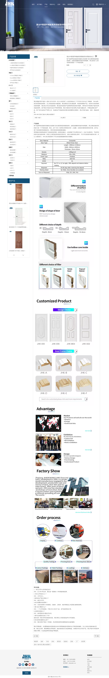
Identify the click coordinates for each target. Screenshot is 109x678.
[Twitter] (26, 664)
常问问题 (89, 667)
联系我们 (70, 4)
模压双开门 (13, 142)
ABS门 (12, 168)
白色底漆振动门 (14, 103)
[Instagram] (33, 664)
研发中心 (52, 4)
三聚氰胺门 (12, 93)
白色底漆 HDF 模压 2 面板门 (17, 227)
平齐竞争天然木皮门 (82, 101)
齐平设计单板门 (14, 82)
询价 (77, 71)
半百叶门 (12, 160)
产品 (46, 4)
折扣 (53, 641)
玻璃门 (11, 147)
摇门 (10, 101)
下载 (88, 665)
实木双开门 (13, 144)
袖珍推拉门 (13, 129)
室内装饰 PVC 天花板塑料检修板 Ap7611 (18, 203)
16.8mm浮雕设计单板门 (16, 75)
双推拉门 (12, 124)
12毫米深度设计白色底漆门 (17, 63)
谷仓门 (11, 131)
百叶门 (11, 155)
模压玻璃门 (13, 150)
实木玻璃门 (13, 152)
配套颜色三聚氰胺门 (15, 98)
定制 (71, 641)
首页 (33, 4)
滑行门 (11, 121)
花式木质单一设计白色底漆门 (57, 101)
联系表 (26, 673)
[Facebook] (20, 664)
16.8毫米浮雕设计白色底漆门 (17, 65)
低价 (42, 641)
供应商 (83, 641)
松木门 (12, 114)
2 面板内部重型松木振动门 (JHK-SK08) (18, 250)
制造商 (36, 641)
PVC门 (11, 85)
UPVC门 (12, 170)
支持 (59, 4)
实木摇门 (12, 106)
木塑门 (12, 165)
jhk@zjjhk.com (72, 663)
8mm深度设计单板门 (15, 78)
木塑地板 (11, 175)
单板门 (11, 72)
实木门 (11, 111)
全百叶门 (12, 158)
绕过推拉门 (13, 126)
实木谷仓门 (13, 136)
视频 (88, 669)
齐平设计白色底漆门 (15, 70)
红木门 (12, 118)
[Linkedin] (23, 664)
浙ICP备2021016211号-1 (54, 676)
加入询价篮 (77, 75)
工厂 (77, 641)
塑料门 (11, 163)
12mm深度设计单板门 (16, 80)
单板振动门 (13, 108)
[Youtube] (29, 664)
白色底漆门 (12, 60)
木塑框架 (12, 173)
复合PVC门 (13, 88)
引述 (47, 641)
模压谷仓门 (13, 134)
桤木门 (12, 116)
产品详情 (37, 98)
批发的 (66, 641)
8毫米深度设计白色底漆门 (17, 67)
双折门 (11, 139)
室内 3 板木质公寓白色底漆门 (42, 644)
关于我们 (39, 4)
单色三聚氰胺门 (14, 96)
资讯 (64, 4)
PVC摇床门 (13, 90)
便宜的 (59, 641)
